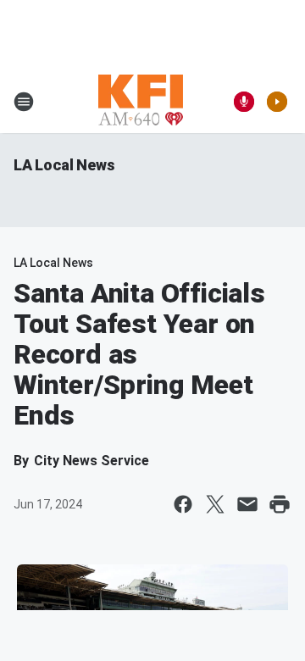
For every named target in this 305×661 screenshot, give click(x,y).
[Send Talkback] (244, 102)
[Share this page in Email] (247, 504)
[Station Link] (140, 102)
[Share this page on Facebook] (183, 504)
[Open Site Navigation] (24, 102)
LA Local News (64, 165)
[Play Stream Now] (277, 102)
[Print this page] (279, 504)
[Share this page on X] (215, 504)
